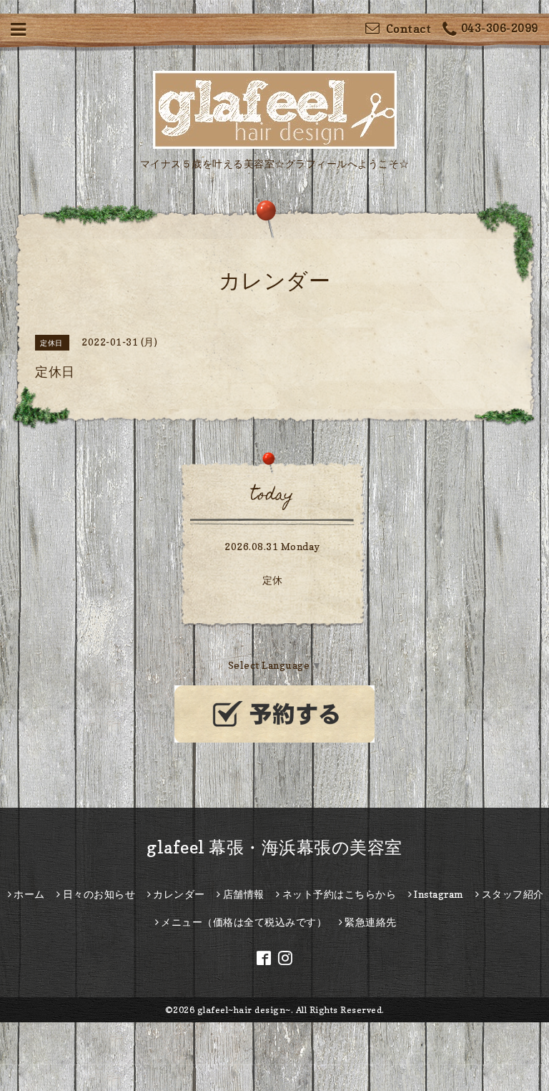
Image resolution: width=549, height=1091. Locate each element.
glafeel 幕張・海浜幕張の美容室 (274, 847)
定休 (272, 580)
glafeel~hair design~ (244, 1009)
